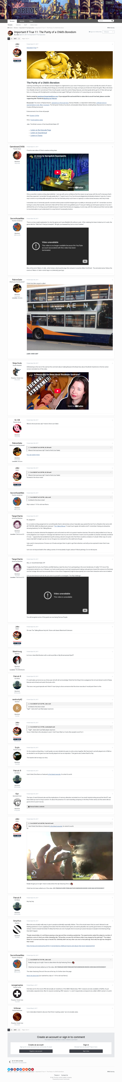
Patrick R (17, 676)
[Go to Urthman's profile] (17, 1017)
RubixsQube (17, 280)
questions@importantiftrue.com (47, 96)
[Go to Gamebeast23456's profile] (17, 155)
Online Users (33, 25)
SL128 (17, 420)
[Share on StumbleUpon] (26, 1069)
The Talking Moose (59, 526)
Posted (32, 44)
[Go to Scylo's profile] (17, 756)
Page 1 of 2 (25, 38)
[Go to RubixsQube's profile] (17, 288)
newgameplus (17, 985)
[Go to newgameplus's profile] (17, 993)
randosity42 (17, 699)
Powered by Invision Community (61, 1079)
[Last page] (19, 38)
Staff (25, 25)
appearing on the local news (60, 103)
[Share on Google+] (14, 1069)
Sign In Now (86, 1051)
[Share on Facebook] (11, 1069)
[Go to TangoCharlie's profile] (17, 524)
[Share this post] (112, 44)
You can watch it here (33, 455)
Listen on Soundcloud (38, 133)
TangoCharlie (17, 516)
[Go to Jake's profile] (10, 33)
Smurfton (17, 921)
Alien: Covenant (44, 105)
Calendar (18, 25)
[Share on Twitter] (9, 1069)
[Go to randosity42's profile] (17, 708)
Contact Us (64, 1075)
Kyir (17, 794)
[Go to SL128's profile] (17, 428)
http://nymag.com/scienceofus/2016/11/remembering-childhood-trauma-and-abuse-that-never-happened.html (61, 946)
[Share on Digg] (17, 1069)
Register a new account (36, 1051)
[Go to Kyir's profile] (17, 802)
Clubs (31, 21)
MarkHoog (17, 651)
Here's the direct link (33, 975)
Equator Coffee (34, 115)
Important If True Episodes (37, 34)
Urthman (17, 1008)
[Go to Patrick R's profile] (17, 685)
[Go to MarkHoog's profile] (17, 660)
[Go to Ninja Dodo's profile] (17, 371)
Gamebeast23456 (17, 147)
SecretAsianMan (17, 218)
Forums (10, 25)
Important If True (31, 48)
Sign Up (110, 2)
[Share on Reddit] (23, 1069)
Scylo (17, 747)
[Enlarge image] (70, 65)
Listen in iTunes (36, 136)
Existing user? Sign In (97, 2)
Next (15, 38)
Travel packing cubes (36, 120)
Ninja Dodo (17, 363)
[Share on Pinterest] (32, 1069)
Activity (22, 21)
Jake (17, 34)
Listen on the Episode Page (40, 130)
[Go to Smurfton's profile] (17, 929)
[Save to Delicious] (20, 1069)
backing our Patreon (50, 98)
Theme (56, 1075)
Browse (12, 21)
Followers (106, 32)
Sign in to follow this (96, 31)
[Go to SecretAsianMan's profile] (17, 227)
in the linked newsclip (54, 774)
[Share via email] (29, 1069)
